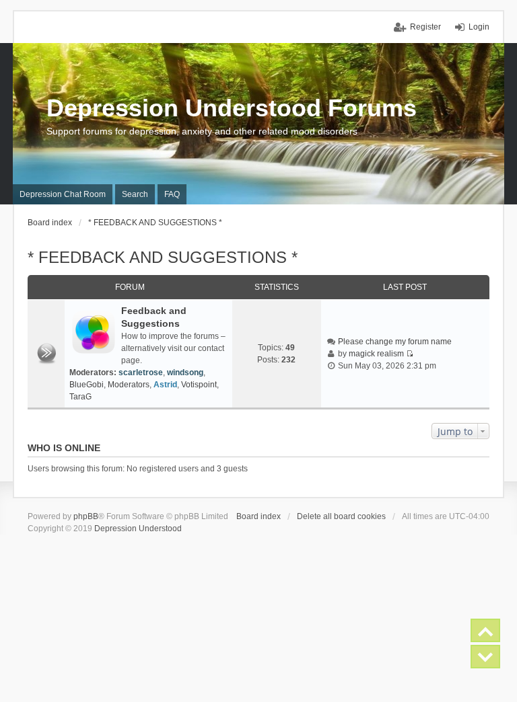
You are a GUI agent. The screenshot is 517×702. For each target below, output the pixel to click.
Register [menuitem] (425, 27)
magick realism (376, 353)
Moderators (128, 384)
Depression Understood (138, 528)
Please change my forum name (395, 341)
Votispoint (199, 384)
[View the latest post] (409, 353)
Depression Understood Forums (231, 108)
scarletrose (140, 372)
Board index (258, 516)
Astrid (165, 384)
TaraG (80, 396)
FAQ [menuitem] (172, 194)
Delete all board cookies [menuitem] (341, 516)
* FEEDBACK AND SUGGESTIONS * (163, 257)
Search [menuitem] (135, 194)
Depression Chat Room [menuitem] (63, 194)
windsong (185, 372)
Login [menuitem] (479, 27)
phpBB (85, 516)
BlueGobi (86, 384)
